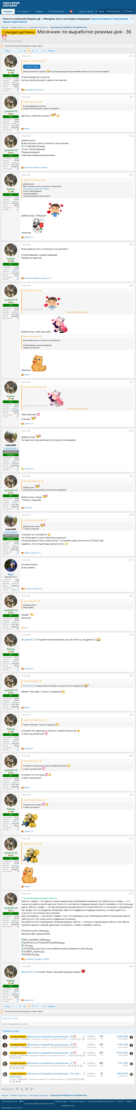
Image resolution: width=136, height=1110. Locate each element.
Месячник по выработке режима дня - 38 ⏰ (51, 1052)
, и (35, 168)
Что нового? (23, 11)
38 (81, 1066)
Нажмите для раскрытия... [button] (77, 312)
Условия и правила (77, 1101)
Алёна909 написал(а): (32, 481)
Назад (7, 51)
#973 (131, 635)
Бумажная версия (101, 18)
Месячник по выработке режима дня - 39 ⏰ (51, 1036)
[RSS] (134, 1101)
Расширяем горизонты (40, 1047)
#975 (131, 715)
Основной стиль (11, 1101)
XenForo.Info (17, 1108)
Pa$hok (6, 41)
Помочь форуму (87, 11)
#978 (131, 838)
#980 (131, 966)
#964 (131, 175)
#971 (131, 560)
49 (28, 51)
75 (67, 1079)
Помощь (120, 1101)
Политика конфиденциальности (100, 1101)
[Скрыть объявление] (132, 18)
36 (75, 1066)
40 (14, 1068)
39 (11, 1068)
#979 (131, 894)
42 (20, 1068)
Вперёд (51, 51)
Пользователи (56, 11)
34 (69, 1066)
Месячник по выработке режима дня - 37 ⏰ (51, 1063)
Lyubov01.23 (14, 1055)
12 (67, 1047)
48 (24, 51)
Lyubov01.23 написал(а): (33, 61)
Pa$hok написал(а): (31, 102)
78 (77, 1079)
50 (32, 51)
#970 (131, 515)
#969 (131, 476)
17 (17, 1057)
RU (22, 1101)
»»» (17, 91)
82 (14, 1081)
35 (72, 1066)
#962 (131, 97)
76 (70, 1079)
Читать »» (15, 83)
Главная (129, 1101)
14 (73, 1047)
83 (17, 1081)
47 (20, 51)
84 (20, 1081)
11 (64, 1047)
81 (11, 1081)
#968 (131, 431)
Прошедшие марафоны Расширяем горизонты (49, 1039)
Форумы (8, 11)
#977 (131, 795)
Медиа (39, 11)
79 (80, 1079)
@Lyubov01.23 (28, 639)
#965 (131, 244)
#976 (131, 756)
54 (44, 51)
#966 (131, 285)
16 (14, 1057)
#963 (131, 136)
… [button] (16, 51)
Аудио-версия (19, 21)
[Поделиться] (127, 56)
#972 (131, 596)
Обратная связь (61, 1101)
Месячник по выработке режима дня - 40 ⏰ (51, 1044)
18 (20, 1057)
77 (74, 1079)
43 (23, 1068)
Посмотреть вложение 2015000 (36, 189)
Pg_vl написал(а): (30, 601)
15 (76, 1047)
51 (37, 51)
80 (83, 1079)
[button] (32, 11)
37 (78, 1066)
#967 (131, 382)
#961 (131, 56)
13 (70, 1047)
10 (61, 1047)
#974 (131, 676)
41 (17, 1068)
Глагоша (12, 1079)
